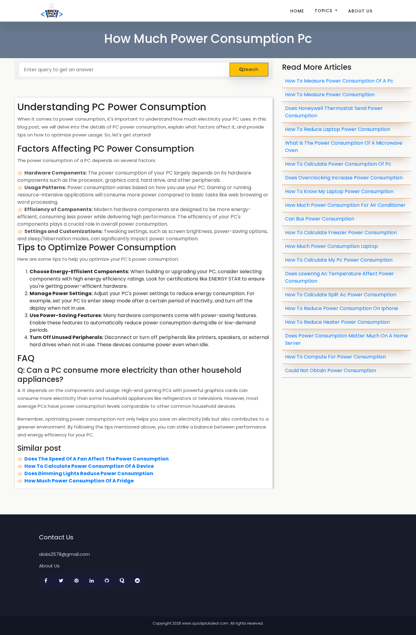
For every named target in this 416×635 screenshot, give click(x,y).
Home (297, 11)
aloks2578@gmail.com (64, 554)
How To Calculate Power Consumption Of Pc (338, 164)
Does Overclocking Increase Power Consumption (344, 177)
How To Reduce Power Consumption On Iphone (341, 308)
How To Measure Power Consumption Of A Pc (339, 80)
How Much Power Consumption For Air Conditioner (345, 205)
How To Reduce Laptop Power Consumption (337, 129)
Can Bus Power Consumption (319, 218)
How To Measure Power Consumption (330, 94)
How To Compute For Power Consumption (335, 356)
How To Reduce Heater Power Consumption (337, 322)
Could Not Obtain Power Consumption (330, 370)
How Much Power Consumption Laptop (331, 246)
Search (250, 69)
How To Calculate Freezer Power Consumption (341, 232)
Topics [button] (324, 11)
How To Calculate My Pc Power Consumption (339, 259)
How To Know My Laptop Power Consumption (339, 191)
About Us (360, 11)
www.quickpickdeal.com (205, 623)
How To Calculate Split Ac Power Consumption (340, 294)
